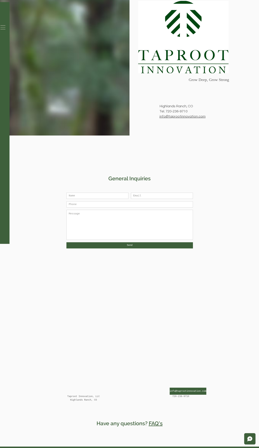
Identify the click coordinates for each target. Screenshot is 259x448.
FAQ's (156, 423)
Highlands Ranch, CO (176, 106)
